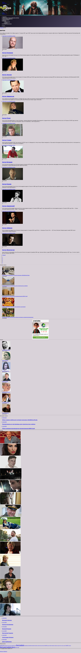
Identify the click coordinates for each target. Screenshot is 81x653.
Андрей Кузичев (5, 402)
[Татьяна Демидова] (10, 455)
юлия (16, 647)
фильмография (5, 647)
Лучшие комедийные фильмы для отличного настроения (13, 306)
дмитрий (29, 645)
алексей (6, 645)
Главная (1, 27)
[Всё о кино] (5, 11)
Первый (4, 255)
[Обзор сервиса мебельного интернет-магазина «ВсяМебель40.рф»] (8, 274)
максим (48, 645)
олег (60, 645)
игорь (41, 645)
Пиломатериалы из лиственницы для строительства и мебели (15, 285)
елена (39, 645)
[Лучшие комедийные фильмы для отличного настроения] (8, 305)
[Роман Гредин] (6, 380)
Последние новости (7, 18)
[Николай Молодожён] (10, 602)
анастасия (9, 645)
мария (50, 645)
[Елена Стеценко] (6, 370)
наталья (55, 645)
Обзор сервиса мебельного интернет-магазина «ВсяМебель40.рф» (16, 275)
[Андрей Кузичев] (6, 401)
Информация (7, 21)
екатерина (36, 645)
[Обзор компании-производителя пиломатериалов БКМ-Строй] (8, 295)
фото (13, 647)
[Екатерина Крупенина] (10, 528)
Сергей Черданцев (6, 350)
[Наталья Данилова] (6, 391)
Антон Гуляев (6, 140)
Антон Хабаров (7, 228)
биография (20, 645)
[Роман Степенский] (10, 467)
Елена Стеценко (5, 371)
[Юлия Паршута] (10, 504)
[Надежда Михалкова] (10, 590)
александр (2, 645)
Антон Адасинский (8, 206)
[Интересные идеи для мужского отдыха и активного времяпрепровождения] (8, 316)
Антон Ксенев (6, 184)
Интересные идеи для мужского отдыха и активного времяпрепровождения (17, 317)
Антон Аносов (7, 74)
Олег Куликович (5, 413)
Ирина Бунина (5, 360)
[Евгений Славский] (10, 578)
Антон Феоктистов (8, 250)
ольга (62, 645)
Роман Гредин (5, 381)
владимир (26, 645)
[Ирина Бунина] (6, 359)
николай (58, 645)
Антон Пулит (6, 118)
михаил (53, 645)
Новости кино (5, 19)
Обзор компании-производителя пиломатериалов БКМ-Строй (14, 296)
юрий (18, 647)
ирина (43, 645)
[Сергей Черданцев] (6, 349)
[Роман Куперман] (10, 491)
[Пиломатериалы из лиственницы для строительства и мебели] (8, 284)
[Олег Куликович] (6, 412)
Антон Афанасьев (8, 96)
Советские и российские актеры (10, 17)
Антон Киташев (7, 162)
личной (45, 645)
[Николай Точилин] (10, 442)
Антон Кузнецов (7, 52)
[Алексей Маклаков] (10, 516)
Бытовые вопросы (7, 23)
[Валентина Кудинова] (10, 553)
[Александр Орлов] (10, 615)
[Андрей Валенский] (10, 565)
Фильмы (4, 20)
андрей (12, 645)
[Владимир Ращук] (10, 541)
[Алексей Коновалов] (10, 479)
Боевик (5, 22)
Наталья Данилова (6, 392)
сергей (66, 645)
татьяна (69, 645)
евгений (32, 645)
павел (64, 645)
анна (15, 645)
